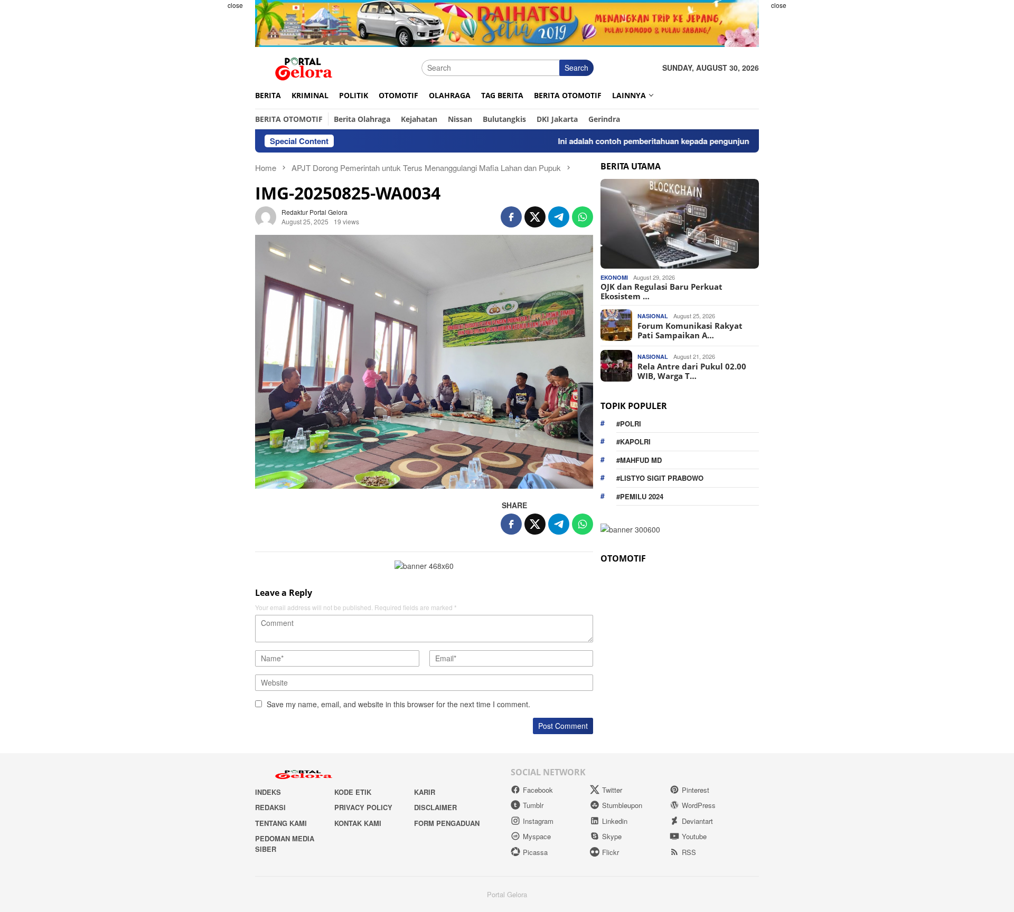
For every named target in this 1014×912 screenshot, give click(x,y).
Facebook (538, 790)
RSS (689, 852)
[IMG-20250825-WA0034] (424, 361)
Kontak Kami (357, 823)
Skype (612, 836)
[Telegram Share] (558, 216)
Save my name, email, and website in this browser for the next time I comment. (398, 704)
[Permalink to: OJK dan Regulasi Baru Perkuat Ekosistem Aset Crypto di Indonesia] (679, 224)
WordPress (699, 805)
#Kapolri (633, 441)
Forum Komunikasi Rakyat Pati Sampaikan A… (690, 329)
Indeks (268, 792)
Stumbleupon (622, 805)
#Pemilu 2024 (639, 496)
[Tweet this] (535, 216)
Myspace (537, 836)
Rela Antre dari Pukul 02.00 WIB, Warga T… (691, 370)
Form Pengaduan (447, 823)
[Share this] (511, 216)
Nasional (652, 316)
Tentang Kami (281, 823)
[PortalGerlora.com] (303, 66)
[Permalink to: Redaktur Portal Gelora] (265, 216)
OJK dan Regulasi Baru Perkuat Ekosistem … (661, 290)
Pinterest (695, 790)
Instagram (538, 821)
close (235, 5)
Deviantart (697, 821)
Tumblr (533, 805)
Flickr (610, 852)
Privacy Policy (363, 807)
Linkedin (614, 821)
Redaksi (270, 807)
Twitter (612, 790)
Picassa (535, 852)
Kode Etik (352, 792)
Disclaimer (435, 807)
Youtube (694, 836)
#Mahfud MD (639, 459)
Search (576, 67)
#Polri (628, 423)
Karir (424, 792)
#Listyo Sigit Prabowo (659, 477)
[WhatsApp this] (582, 216)
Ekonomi (614, 277)
